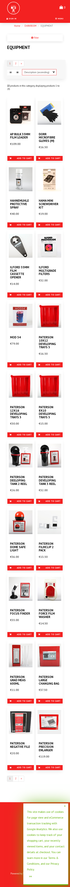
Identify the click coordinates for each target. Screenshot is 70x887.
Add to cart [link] (24, 158)
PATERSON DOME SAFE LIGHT (18, 547)
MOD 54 (15, 337)
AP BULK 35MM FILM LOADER (20, 136)
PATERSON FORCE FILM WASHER (47, 613)
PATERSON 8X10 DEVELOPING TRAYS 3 (47, 412)
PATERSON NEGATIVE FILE (20, 745)
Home (17, 25)
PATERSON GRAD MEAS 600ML (18, 680)
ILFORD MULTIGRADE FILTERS (47, 270)
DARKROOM (30, 25)
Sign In (12, 18)
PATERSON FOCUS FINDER (20, 612)
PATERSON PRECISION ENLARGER (46, 746)
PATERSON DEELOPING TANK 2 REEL (18, 480)
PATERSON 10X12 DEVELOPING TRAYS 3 (47, 342)
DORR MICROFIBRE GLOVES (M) (47, 137)
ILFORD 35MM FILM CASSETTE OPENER (19, 272)
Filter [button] (36, 37)
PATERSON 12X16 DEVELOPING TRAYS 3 (18, 412)
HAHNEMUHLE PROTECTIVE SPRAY (19, 204)
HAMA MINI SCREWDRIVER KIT (48, 204)
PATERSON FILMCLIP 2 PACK (46, 547)
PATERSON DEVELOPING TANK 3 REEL (47, 480)
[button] (62, 7)
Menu (60, 18)
